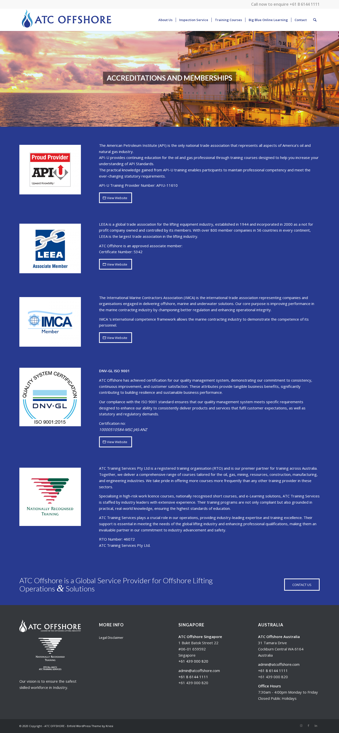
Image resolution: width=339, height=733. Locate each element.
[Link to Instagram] (301, 725)
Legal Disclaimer (111, 637)
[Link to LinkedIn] (316, 725)
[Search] (315, 20)
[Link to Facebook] (308, 725)
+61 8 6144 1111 (305, 4)
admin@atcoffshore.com (199, 670)
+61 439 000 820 (193, 661)
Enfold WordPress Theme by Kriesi (90, 726)
